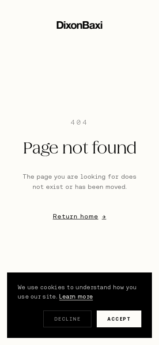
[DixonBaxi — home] (79, 25)
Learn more (76, 296)
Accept (119, 319)
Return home (79, 216)
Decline (67, 319)
